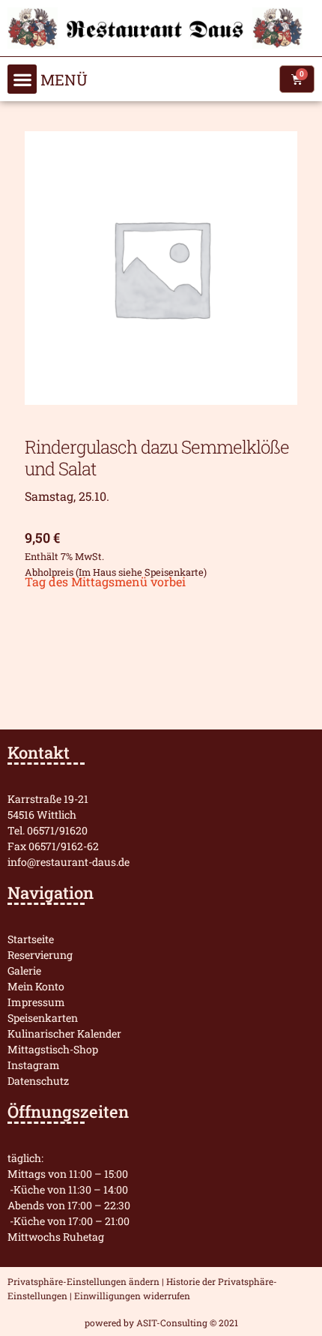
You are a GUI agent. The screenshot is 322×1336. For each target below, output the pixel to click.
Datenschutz (38, 1081)
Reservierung (40, 955)
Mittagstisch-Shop (52, 1049)
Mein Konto (35, 986)
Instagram (33, 1065)
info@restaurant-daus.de (68, 862)
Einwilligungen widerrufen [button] (132, 1296)
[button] (22, 79)
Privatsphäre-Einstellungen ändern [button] (83, 1281)
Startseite (30, 939)
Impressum (36, 1002)
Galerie (24, 970)
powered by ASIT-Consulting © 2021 (161, 1323)
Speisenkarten (42, 1018)
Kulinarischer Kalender (64, 1033)
